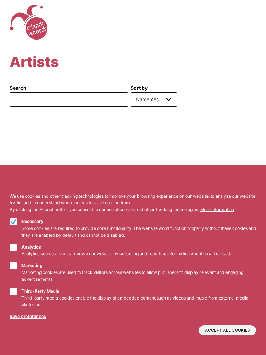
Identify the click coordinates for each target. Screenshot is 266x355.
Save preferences (28, 316)
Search (18, 88)
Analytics (31, 247)
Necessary (32, 221)
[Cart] (244, 22)
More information (217, 209)
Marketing (32, 265)
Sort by (139, 88)
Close (253, 188)
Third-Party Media (40, 291)
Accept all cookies (227, 330)
